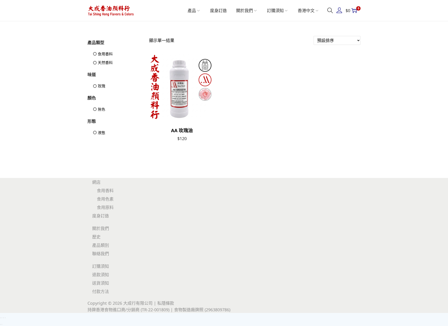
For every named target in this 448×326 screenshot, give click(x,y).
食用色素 (105, 199)
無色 (101, 109)
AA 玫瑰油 (182, 130)
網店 (96, 182)
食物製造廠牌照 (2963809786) (202, 309)
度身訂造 (100, 216)
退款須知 (100, 274)
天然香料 (105, 62)
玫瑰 (101, 86)
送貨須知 (100, 283)
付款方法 (100, 291)
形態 (92, 121)
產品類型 (96, 42)
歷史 (96, 237)
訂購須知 (100, 266)
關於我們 (100, 228)
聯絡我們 (100, 253)
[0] (354, 10)
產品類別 (100, 245)
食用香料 (105, 54)
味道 (92, 74)
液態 (101, 132)
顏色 (92, 98)
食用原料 (105, 207)
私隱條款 (165, 303)
